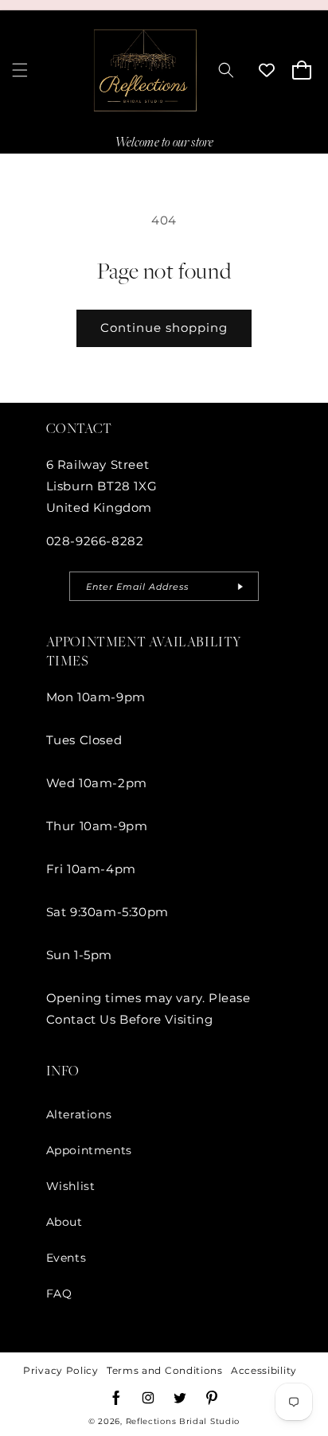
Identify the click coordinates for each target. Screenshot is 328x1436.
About (64, 1222)
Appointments (89, 1150)
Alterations (79, 1114)
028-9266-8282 (95, 540)
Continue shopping (164, 327)
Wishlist (71, 1186)
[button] (19, 70)
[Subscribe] (240, 586)
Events (66, 1258)
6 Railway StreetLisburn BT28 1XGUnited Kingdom (102, 486)
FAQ (59, 1293)
